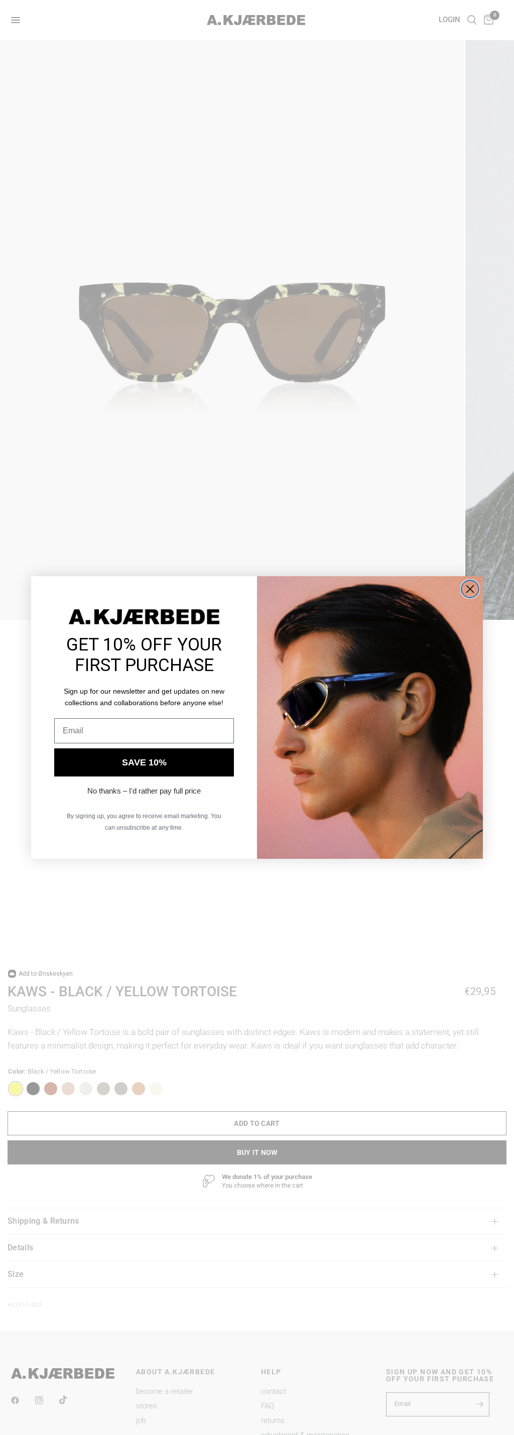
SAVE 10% (144, 762)
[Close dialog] (470, 589)
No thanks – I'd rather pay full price (144, 791)
